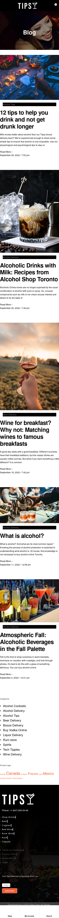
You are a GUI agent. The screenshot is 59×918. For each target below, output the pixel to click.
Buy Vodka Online (15, 730)
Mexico (48, 773)
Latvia (40, 774)
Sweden (9, 778)
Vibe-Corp (35, 904)
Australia (3, 774)
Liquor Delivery (13, 735)
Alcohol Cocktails (14, 706)
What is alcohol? (22, 535)
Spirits (7, 744)
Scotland (3, 778)
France (33, 773)
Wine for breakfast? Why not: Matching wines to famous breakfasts (25, 432)
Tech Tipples (11, 749)
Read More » (6, 151)
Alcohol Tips (11, 715)
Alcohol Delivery (14, 710)
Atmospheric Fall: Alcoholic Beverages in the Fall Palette (27, 642)
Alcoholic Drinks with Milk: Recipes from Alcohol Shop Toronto (29, 272)
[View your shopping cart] (53, 5)
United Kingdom (17, 778)
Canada (13, 773)
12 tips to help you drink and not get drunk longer (24, 119)
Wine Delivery (12, 754)
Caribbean (24, 774)
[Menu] (3, 5)
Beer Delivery (12, 720)
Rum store (10, 740)
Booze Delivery (13, 725)
